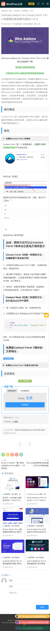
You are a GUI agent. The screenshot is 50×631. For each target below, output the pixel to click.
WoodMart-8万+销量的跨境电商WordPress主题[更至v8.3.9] (34, 615)
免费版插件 (11, 390)
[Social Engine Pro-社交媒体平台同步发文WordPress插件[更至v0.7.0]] (37, 515)
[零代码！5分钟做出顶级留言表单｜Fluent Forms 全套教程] (12, 484)
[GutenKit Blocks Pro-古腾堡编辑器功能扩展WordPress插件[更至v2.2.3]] (12, 547)
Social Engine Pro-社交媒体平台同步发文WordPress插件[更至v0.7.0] (37, 530)
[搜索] (38, 3)
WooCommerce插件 (36, 494)
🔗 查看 (15, 421)
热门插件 (15, 494)
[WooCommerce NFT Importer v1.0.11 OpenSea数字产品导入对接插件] (37, 484)
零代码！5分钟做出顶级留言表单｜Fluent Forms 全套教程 (13, 499)
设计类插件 (15, 526)
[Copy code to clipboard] (44, 324)
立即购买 (25, 405)
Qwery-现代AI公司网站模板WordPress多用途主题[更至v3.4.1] (34, 627)
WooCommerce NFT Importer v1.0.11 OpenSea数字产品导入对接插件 (37, 499)
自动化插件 (40, 526)
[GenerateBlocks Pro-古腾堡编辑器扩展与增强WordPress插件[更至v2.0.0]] (37, 547)
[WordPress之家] (12, 4)
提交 (42, 607)
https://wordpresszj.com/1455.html (30, 430)
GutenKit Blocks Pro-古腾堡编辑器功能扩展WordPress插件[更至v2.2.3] (12, 562)
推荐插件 (18, 24)
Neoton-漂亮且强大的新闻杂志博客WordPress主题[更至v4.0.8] (35, 621)
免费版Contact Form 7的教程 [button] (18, 138)
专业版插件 (25, 390)
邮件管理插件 (28, 24)
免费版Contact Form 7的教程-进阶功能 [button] (22, 365)
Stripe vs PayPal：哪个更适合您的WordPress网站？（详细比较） (13, 465)
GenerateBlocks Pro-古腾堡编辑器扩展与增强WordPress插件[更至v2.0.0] (37, 562)
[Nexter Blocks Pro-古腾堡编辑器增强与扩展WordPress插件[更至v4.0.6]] (12, 515)
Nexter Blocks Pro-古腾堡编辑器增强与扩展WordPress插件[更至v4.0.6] (12, 530)
